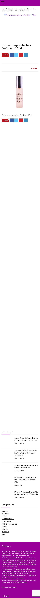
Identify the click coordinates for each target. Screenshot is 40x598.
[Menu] (2, 3)
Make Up (5, 529)
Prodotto (8, 9)
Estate (4, 516)
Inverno (4, 527)
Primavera (5, 532)
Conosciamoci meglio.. (9, 587)
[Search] (36, 3)
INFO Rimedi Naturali (9, 524)
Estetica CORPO (19, 443)
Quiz (3, 534)
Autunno (5, 511)
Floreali (14, 9)
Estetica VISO (18, 485)
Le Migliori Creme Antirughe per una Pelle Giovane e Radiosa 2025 (25, 480)
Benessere (5, 514)
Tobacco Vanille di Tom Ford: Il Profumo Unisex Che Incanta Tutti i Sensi (25, 453)
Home (3, 9)
